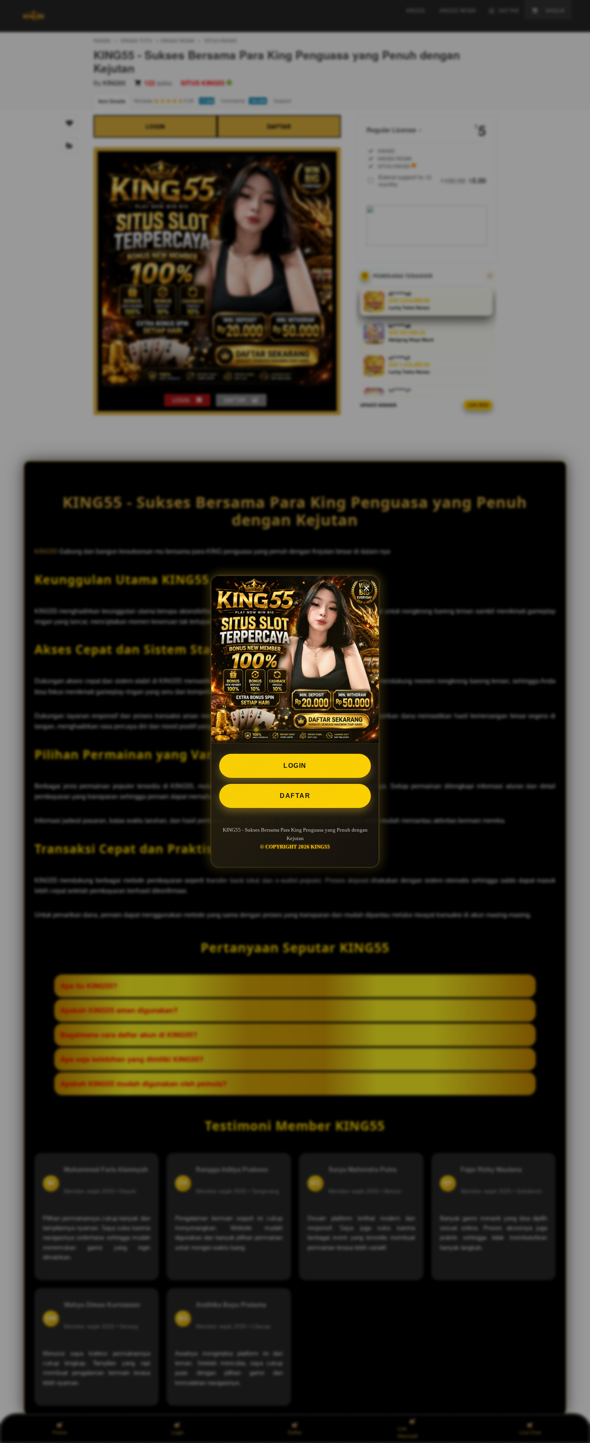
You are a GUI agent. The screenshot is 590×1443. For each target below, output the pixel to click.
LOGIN (295, 765)
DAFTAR (295, 795)
